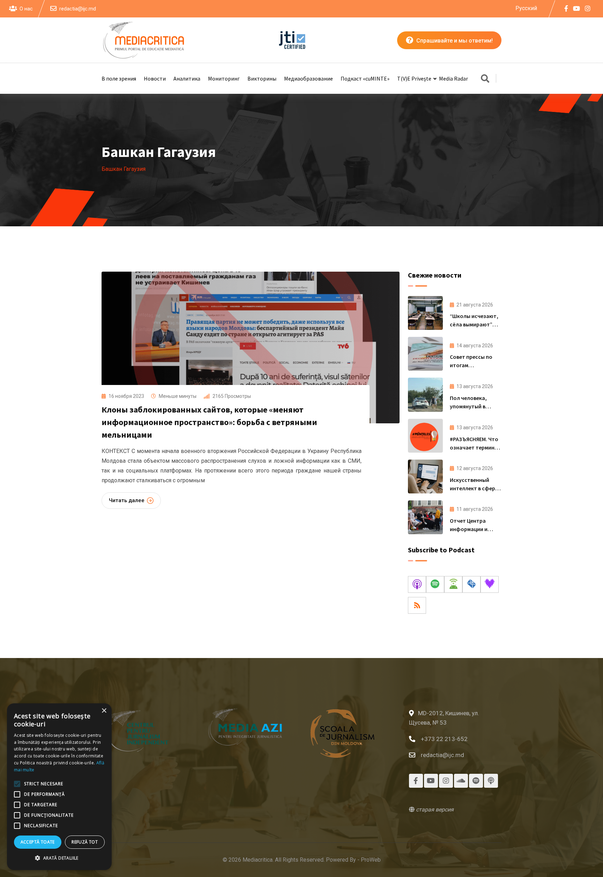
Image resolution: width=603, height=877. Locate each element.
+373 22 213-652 (444, 738)
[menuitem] (526, 8)
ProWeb (371, 859)
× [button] (103, 710)
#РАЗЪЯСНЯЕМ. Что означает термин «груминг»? (474, 447)
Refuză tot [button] (85, 842)
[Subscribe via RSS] (417, 605)
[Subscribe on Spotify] (435, 584)
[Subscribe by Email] (471, 584)
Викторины (261, 78)
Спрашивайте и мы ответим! (454, 40)
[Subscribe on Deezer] (490, 584)
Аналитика (186, 78)
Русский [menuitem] (526, 8)
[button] (59, 858)
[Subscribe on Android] (453, 584)
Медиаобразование (308, 78)
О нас (26, 9)
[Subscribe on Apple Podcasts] (417, 584)
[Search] (485, 79)
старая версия (434, 809)
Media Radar (453, 78)
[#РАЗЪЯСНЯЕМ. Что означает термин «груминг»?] (425, 436)
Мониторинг (224, 78)
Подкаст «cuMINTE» (365, 78)
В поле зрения (119, 78)
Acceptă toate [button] (38, 842)
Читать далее (126, 500)
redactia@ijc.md (77, 9)
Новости (155, 78)
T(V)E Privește (414, 78)
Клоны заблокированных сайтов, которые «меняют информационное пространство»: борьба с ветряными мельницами (209, 422)
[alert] (59, 786)
